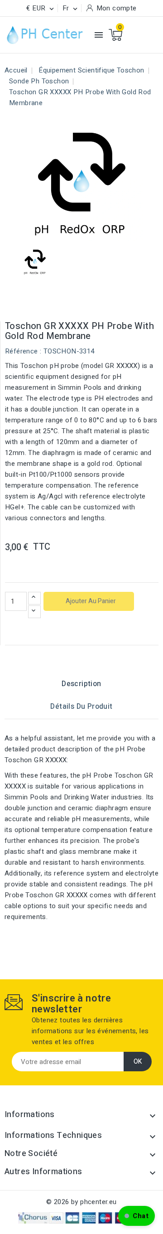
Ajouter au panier (90, 601)
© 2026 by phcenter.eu (81, 1202)
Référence (21, 351)
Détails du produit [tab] (81, 706)
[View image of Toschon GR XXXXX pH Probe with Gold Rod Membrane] (35, 261)
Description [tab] (81, 683)
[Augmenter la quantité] (34, 598)
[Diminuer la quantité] (34, 611)
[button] (136, 1216)
